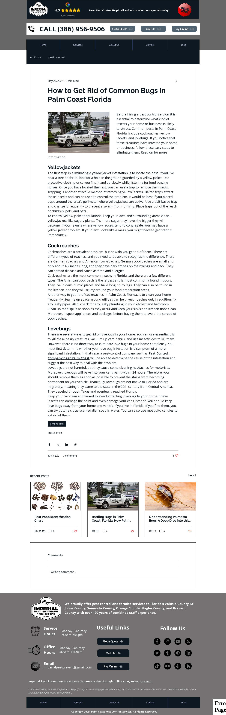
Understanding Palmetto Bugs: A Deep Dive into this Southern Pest (169, 518)
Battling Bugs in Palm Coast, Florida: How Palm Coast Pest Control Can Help (110, 518)
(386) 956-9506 (81, 28)
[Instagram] (167, 641)
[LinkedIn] (188, 653)
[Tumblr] (167, 653)
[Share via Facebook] (49, 444)
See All (192, 475)
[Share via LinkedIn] (66, 444)
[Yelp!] (177, 666)
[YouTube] (177, 641)
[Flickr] (167, 666)
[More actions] (176, 81)
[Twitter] (157, 653)
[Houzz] (188, 666)
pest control (56, 57)
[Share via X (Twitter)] (58, 444)
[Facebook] (157, 641)
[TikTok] (157, 666)
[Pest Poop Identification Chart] (55, 496)
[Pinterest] (177, 653)
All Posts (35, 57)
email (147, 681)
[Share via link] (75, 444)
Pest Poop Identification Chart (52, 518)
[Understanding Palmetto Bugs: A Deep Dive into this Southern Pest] (170, 496)
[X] (188, 641)
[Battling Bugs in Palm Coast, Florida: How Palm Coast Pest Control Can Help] (113, 496)
